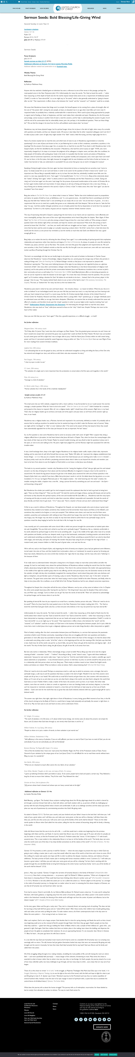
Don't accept (104, 1054)
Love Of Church (29, 1013)
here (96, 1009)
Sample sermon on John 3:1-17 (35, 61)
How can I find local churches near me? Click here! (33, 1019)
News (54, 1006)
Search (117, 1)
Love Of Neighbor (29, 1015)
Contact (34, 1)
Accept (97, 1054)
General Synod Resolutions (32, 1023)
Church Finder (24, 1)
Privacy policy (113, 1054)
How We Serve (44, 8)
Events (29, 1)
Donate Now (125, 1)
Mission (26, 1010)
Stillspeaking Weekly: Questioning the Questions (47, 304)
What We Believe (30, 8)
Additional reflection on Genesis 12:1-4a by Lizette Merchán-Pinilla (48, 64)
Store (38, 1)
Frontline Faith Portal (44, 1)
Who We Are (16, 8)
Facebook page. (62, 66)
